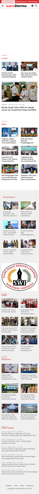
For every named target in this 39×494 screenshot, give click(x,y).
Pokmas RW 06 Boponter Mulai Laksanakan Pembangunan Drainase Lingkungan (26, 214)
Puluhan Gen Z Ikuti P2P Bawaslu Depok (9, 311)
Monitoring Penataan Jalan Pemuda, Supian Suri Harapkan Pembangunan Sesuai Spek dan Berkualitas (10, 214)
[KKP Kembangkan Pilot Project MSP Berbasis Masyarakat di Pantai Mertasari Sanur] (10, 169)
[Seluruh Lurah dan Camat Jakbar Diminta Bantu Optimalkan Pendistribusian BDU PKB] (10, 243)
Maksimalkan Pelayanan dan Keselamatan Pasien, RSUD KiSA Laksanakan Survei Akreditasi (9, 377)
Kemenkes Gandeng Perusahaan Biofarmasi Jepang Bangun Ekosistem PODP (9, 397)
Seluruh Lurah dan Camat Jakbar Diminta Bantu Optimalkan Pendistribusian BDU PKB (10, 252)
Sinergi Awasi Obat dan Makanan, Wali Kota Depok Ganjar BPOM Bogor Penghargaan (28, 397)
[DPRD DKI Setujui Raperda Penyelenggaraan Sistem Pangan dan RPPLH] (29, 132)
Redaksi (9, 486)
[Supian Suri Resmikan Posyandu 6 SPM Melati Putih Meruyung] (29, 368)
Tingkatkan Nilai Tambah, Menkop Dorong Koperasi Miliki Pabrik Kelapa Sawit (29, 159)
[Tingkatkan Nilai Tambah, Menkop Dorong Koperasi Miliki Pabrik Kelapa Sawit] (29, 150)
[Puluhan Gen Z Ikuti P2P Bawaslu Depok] (10, 303)
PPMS (16, 486)
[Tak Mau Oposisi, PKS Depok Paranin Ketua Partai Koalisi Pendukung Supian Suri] (10, 321)
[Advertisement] (19, 30)
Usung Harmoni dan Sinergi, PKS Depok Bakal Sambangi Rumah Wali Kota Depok (9, 348)
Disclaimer (30, 486)
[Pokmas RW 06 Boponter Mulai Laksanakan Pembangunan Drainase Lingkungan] (28, 205)
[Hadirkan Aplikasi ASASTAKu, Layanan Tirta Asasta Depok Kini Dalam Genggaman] (10, 132)
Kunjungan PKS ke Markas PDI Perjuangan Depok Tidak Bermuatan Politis (27, 312)
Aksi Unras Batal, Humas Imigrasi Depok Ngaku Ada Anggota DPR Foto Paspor (19, 457)
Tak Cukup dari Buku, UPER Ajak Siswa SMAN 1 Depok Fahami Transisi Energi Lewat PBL (29, 75)
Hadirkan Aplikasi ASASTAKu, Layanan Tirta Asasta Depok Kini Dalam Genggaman (9, 141)
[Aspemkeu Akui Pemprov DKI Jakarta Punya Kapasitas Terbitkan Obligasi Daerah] (10, 150)
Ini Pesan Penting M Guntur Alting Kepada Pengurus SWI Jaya (16, 442)
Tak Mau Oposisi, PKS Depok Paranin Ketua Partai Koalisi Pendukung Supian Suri (10, 330)
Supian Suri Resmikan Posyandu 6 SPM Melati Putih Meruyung (29, 377)
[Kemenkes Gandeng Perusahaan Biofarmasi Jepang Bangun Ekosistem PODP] (10, 388)
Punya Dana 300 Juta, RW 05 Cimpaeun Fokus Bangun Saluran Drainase (27, 252)
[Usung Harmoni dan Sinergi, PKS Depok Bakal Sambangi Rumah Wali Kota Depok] (10, 339)
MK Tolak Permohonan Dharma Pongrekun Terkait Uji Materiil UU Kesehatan (29, 417)
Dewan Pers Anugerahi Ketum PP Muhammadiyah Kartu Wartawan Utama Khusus (19, 473)
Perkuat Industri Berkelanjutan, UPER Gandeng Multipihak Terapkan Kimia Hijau (9, 75)
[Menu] (3, 6)
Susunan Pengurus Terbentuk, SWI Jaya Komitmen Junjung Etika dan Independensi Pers (19, 434)
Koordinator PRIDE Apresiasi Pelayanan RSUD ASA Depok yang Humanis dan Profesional (10, 417)
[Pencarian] (36, 6)
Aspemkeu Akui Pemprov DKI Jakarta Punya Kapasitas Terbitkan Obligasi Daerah (9, 159)
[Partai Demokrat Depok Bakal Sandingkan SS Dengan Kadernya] (29, 339)
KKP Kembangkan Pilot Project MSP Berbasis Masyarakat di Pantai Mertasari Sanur (10, 177)
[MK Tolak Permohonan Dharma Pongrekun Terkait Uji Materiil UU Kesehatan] (29, 408)
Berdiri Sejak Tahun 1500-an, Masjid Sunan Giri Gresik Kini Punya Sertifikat (19, 108)
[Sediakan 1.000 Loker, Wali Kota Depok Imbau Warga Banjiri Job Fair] (29, 169)
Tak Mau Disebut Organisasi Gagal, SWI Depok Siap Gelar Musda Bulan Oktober (18, 450)
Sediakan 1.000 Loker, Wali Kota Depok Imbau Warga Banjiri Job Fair (29, 177)
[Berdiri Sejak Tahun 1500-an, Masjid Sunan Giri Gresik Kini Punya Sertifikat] (19, 92)
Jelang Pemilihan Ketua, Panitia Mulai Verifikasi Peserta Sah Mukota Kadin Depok (18, 465)
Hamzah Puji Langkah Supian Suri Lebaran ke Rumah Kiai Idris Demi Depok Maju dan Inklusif (29, 330)
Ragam (4, 104)
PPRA (22, 486)
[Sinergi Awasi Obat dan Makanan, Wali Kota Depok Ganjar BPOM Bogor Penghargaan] (29, 388)
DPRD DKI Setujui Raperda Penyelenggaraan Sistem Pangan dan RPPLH (28, 141)
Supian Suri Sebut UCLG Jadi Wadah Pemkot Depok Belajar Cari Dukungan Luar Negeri (9, 233)
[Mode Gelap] (32, 6)
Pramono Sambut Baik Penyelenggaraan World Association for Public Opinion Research (27, 233)
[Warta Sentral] (16, 5)
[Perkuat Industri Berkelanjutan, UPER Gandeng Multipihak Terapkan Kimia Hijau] (10, 66)
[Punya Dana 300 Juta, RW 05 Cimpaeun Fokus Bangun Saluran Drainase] (28, 243)
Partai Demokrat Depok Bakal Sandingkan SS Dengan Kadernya (27, 348)
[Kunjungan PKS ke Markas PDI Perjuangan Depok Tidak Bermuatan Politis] (29, 303)
